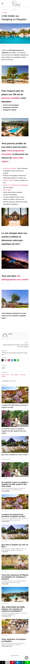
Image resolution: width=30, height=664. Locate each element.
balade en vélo (5, 374)
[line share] (18, 360)
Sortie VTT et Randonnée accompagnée (15, 185)
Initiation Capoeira (8, 180)
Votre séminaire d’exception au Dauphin (14, 640)
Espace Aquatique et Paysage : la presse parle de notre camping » (15, 345)
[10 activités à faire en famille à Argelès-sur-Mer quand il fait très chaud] (15, 418)
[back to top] (26, 658)
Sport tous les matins (9, 168)
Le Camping (13, 9)
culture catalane (14, 374)
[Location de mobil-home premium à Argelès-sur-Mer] (15, 395)
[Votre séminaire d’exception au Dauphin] (15, 626)
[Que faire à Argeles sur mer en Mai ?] (15, 444)
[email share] (6, 360)
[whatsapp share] (15, 360)
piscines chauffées (11, 98)
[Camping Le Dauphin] (16, 3)
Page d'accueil (5, 9)
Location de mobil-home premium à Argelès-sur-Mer (13, 515)
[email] (7, 662)
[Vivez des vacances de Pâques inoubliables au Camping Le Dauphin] (15, 562)
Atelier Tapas (7, 190)
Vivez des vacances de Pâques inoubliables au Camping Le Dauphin (15, 577)
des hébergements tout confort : (15, 279)
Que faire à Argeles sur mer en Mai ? (15, 454)
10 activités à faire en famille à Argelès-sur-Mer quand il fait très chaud (14, 431)
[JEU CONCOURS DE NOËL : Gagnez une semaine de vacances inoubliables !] (15, 594)
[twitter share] (3, 360)
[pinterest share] (9, 360)
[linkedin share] (12, 360)
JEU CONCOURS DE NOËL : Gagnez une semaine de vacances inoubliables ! (14, 609)
